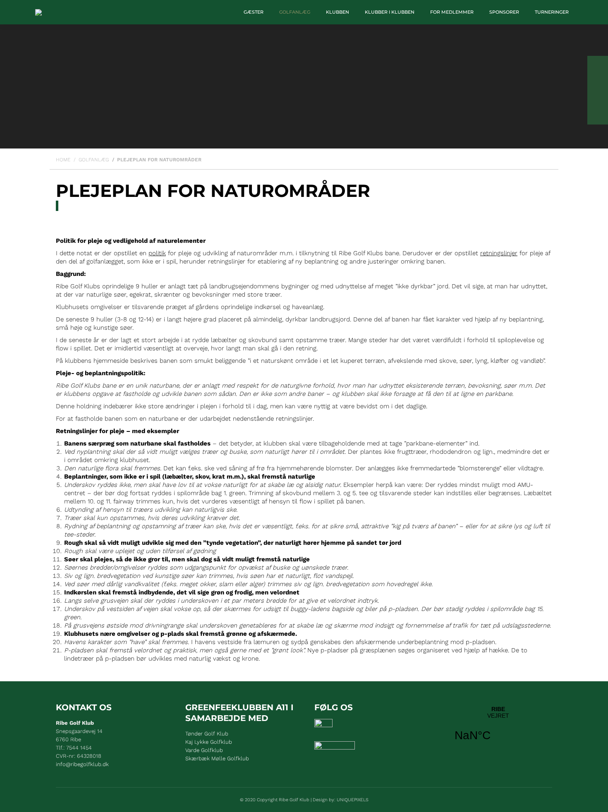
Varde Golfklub (204, 750)
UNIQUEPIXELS (353, 799)
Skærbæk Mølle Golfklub (217, 758)
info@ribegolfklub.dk (82, 764)
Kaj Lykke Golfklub (208, 742)
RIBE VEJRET (498, 729)
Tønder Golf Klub (206, 734)
